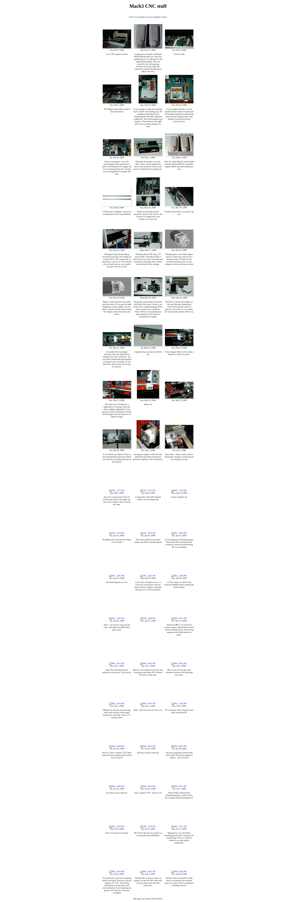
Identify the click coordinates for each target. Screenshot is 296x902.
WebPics (159, 899)
